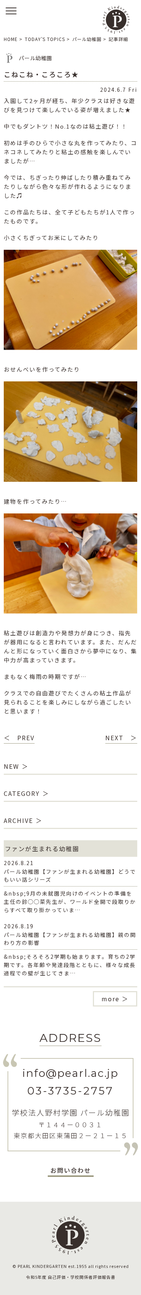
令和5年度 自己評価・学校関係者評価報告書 (70, 1277)
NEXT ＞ (121, 737)
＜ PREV (19, 737)
